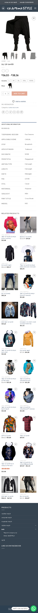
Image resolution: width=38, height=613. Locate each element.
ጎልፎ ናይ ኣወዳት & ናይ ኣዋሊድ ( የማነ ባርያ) (8, 464)
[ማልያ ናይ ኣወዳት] (28, 424)
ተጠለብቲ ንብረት (7, 521)
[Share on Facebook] (7, 112)
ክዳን (8, 61)
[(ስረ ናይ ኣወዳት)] (10, 281)
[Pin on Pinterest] (18, 112)
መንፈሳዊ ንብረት (7, 517)
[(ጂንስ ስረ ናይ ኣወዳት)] (28, 225)
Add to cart (19, 93)
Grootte (4, 81)
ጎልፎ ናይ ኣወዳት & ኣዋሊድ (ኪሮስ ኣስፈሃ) (9, 408)
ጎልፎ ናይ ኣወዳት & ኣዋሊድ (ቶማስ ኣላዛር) (9, 379)
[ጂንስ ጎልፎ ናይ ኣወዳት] (10, 310)
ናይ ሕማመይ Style (19, 8)
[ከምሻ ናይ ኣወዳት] (10, 424)
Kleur (3, 86)
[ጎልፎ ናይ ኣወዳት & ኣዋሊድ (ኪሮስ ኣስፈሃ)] (10, 395)
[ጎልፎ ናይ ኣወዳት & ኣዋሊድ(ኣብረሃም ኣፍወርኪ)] (28, 395)
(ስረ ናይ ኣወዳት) (6, 293)
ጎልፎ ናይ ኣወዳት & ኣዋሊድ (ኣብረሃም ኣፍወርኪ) (27, 294)
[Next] (33, 33)
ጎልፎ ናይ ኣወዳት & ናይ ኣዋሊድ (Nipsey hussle (26, 463)
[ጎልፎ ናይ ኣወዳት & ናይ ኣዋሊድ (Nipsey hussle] (28, 450)
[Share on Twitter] (10, 112)
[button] (34, 608)
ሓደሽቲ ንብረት (12, 107)
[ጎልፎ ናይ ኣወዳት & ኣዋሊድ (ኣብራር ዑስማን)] (10, 225)
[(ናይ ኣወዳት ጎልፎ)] (10, 253)
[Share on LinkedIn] (21, 112)
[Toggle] (35, 525)
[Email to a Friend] (14, 112)
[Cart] (3, 8)
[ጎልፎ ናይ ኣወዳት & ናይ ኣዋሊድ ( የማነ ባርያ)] (10, 451)
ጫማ (3, 540)
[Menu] (35, 8)
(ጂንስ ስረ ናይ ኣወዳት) (26, 236)
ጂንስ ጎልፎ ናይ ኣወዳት (7, 322)
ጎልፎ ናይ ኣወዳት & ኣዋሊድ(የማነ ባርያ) (25, 379)
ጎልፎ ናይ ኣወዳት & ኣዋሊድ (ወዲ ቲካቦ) (9, 351)
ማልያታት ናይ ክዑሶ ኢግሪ (10, 533)
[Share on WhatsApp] (3, 112)
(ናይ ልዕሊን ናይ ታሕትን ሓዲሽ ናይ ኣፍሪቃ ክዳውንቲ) (28, 323)
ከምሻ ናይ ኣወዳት (6, 435)
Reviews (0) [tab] (5, 128)
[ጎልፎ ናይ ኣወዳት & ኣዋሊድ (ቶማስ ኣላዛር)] (10, 367)
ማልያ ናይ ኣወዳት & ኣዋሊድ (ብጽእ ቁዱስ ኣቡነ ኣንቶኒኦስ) (27, 266)
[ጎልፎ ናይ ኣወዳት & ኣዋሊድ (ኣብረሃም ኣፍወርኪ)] (28, 281)
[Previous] (5, 33)
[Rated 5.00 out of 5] (6, 468)
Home (4, 61)
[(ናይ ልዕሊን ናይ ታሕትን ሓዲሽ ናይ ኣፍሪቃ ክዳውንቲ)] (28, 310)
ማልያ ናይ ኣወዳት (24, 435)
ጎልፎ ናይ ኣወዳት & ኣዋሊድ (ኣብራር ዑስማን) (9, 237)
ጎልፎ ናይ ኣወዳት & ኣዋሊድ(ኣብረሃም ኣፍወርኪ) (27, 408)
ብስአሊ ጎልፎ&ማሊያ (9, 536)
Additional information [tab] (11, 124)
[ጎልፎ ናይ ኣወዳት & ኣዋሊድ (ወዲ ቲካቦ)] (10, 338)
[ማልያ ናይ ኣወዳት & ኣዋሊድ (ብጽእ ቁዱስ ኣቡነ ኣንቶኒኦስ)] (28, 253)
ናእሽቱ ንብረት (6, 525)
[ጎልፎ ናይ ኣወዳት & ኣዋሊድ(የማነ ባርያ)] (28, 367)
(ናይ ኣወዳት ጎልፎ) (6, 265)
